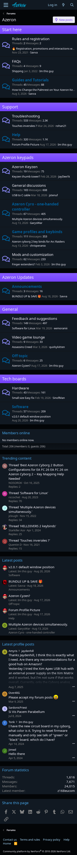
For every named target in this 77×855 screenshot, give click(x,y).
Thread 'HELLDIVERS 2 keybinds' (32, 526)
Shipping (17, 71)
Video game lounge (28, 337)
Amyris (13, 651)
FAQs (16, 61)
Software (20, 406)
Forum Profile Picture (25, 144)
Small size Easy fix (23, 398)
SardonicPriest (18, 707)
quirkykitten (57, 347)
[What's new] (63, 5)
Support (10, 107)
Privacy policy (51, 839)
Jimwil (12, 750)
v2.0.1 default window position (31, 416)
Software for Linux (23, 328)
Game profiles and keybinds (37, 231)
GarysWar (36, 223)
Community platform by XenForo (37, 851)
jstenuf (53, 195)
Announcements (27, 286)
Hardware (20, 388)
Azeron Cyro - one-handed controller (32, 632)
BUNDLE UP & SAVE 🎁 (26, 296)
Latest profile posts (18, 644)
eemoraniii (60, 328)
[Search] (72, 5)
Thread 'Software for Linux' (28, 493)
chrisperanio (38, 246)
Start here (12, 29)
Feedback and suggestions (34, 318)
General (10, 309)
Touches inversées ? (24, 126)
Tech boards (14, 379)
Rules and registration (31, 38)
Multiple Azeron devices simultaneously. (37, 219)
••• (73, 686)
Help (16, 134)
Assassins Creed (22, 347)
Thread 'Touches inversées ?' (29, 540)
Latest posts (12, 560)
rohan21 (61, 126)
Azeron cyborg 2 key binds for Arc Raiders (38, 241)
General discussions (29, 185)
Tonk (12, 722)
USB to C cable (21, 195)
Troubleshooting (26, 116)
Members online (16, 432)
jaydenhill (27, 651)
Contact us (10, 839)
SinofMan (59, 398)
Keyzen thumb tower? (26, 176)
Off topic (20, 355)
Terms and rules (30, 839)
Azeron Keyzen (25, 166)
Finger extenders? (23, 264)
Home (7, 843)
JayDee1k (64, 176)
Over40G (14, 693)
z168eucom (66, 790)
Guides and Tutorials (30, 79)
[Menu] (6, 5)
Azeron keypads (18, 157)
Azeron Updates (18, 277)
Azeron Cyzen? (21, 366)
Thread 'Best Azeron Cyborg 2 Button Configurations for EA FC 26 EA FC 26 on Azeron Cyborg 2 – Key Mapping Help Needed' (38, 472)
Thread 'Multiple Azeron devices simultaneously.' (32, 509)
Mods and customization (32, 254)
